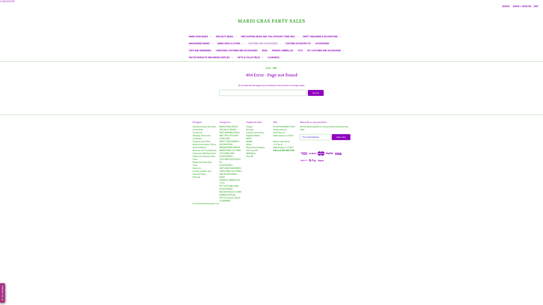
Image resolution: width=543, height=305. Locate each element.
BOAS (264, 50)
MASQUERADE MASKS (199, 43)
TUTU (300, 50)
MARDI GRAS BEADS (199, 36)
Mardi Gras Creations (255, 147)
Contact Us (197, 132)
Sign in (516, 6)
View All (249, 156)
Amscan (250, 129)
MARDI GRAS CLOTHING (229, 43)
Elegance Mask (253, 135)
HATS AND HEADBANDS (200, 50)
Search (506, 6)
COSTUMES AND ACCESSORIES (263, 43)
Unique (249, 127)
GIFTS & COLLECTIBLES (248, 57)
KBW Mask (251, 153)
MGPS (249, 138)
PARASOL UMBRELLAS (282, 50)
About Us (197, 168)
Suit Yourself (252, 150)
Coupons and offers (201, 141)
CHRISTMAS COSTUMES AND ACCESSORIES (237, 50)
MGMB (249, 141)
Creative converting (255, 132)
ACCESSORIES (322, 43)
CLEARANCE (274, 57)
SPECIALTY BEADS (225, 36)
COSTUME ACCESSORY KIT (298, 43)
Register (526, 6)
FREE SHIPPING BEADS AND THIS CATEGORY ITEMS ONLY (268, 36)
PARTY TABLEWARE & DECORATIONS (320, 36)
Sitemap (196, 177)
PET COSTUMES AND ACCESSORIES (324, 50)
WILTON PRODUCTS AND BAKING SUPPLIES (209, 57)
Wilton (249, 144)
